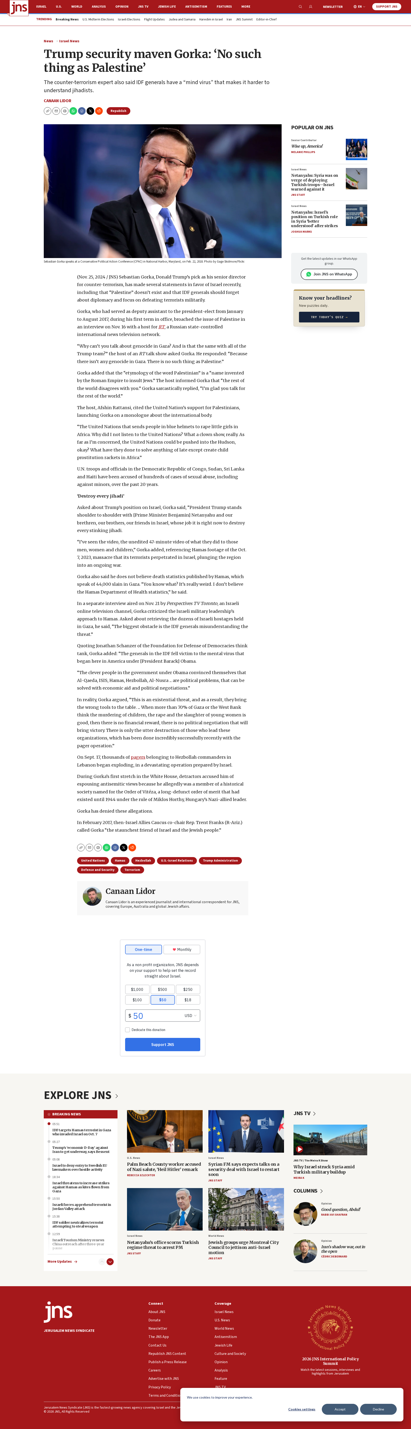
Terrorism (132, 870)
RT (161, 327)
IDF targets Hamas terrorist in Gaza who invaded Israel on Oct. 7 (81, 1132)
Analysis (99, 6)
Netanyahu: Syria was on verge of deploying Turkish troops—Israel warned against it (314, 182)
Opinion (121, 6)
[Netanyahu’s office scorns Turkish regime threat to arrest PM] (165, 1209)
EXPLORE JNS (79, 1095)
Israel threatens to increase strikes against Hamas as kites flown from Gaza (80, 1187)
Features (224, 6)
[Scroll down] (110, 1261)
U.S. (59, 6)
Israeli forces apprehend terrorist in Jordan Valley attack (81, 1207)
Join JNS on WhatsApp (332, 274)
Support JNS (386, 6)
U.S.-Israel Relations (177, 860)
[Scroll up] (102, 1261)
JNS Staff (298, 195)
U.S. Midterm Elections (98, 20)
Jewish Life (167, 6)
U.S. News (133, 1158)
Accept (340, 1409)
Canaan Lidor (57, 101)
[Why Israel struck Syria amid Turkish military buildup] (330, 1140)
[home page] (19, 8)
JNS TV (143, 6)
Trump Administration (220, 860)
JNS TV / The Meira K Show (311, 1161)
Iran (229, 20)
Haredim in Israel (211, 20)
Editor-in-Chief (266, 20)
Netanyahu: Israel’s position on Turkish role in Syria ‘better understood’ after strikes (314, 219)
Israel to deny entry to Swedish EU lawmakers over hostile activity (79, 1167)
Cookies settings (301, 1409)
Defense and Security (97, 870)
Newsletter (333, 7)
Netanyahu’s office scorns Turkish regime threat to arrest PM (163, 1245)
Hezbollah (143, 860)
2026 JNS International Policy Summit (330, 1361)
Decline (378, 1409)
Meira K (299, 1178)
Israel (41, 6)
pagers (138, 757)
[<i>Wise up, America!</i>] (356, 149)
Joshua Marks (301, 232)
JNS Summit (244, 20)
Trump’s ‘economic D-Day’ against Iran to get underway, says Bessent (80, 1150)
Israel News (69, 41)
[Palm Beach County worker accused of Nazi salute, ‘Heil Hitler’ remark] (165, 1131)
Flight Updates (154, 20)
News (48, 41)
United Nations (93, 860)
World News (216, 1236)
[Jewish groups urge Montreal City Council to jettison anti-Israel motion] (246, 1209)
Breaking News (66, 1114)
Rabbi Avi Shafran (334, 1215)
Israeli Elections (129, 20)
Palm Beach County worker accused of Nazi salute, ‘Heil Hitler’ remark (164, 1166)
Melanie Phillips (303, 152)
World (76, 6)
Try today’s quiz (329, 317)
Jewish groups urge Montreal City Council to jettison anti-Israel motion (243, 1247)
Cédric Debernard (334, 1257)
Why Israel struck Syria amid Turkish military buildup (324, 1169)
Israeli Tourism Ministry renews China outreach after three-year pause (78, 1244)
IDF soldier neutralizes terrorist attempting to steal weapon (77, 1224)
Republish (118, 111)
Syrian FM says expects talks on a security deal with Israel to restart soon (243, 1169)
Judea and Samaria (182, 20)
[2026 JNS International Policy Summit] (330, 1327)
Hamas (120, 860)
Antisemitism (196, 6)
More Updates (60, 1261)
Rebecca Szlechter (141, 1175)
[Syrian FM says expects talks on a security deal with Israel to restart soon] (246, 1131)
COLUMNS (306, 1191)
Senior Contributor (304, 140)
